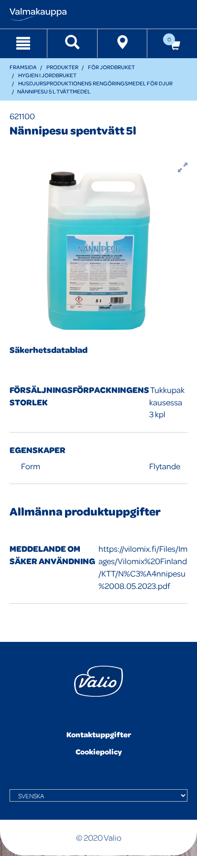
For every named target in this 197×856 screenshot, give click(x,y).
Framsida (23, 67)
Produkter (62, 67)
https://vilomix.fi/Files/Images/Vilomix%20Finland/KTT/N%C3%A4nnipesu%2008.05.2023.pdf (142, 567)
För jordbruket (111, 67)
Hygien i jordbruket (47, 75)
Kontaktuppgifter (98, 734)
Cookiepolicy (99, 751)
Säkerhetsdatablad (49, 350)
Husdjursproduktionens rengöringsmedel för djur (95, 83)
